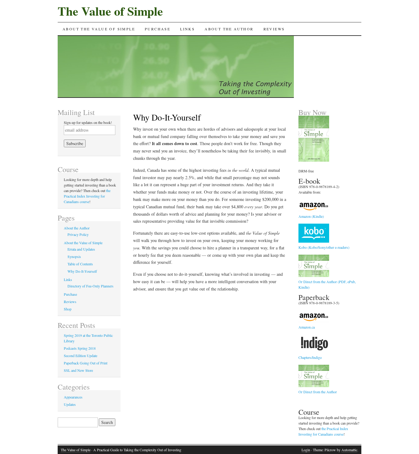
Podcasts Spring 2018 (80, 348)
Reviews (274, 28)
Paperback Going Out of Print (85, 362)
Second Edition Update (80, 355)
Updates (70, 404)
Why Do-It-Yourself (82, 271)
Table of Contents (80, 263)
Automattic (349, 449)
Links (187, 28)
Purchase (157, 28)
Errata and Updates (81, 249)
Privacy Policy (78, 234)
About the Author (229, 28)
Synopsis (74, 256)
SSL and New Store (78, 370)
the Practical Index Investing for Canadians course (87, 196)
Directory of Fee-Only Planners (90, 285)
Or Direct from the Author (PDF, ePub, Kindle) (327, 284)
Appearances (73, 396)
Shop (67, 308)
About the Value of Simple (99, 28)
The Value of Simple (110, 11)
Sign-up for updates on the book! (88, 122)
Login (306, 449)
